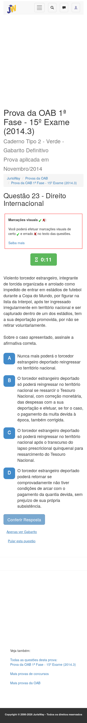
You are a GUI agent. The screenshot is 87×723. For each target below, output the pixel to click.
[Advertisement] (43, 60)
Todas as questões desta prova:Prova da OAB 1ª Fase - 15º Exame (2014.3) (43, 662)
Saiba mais (16, 242)
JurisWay (13, 178)
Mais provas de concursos (29, 673)
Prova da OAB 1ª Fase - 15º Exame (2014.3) (44, 182)
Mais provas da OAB (25, 683)
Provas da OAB (36, 178)
